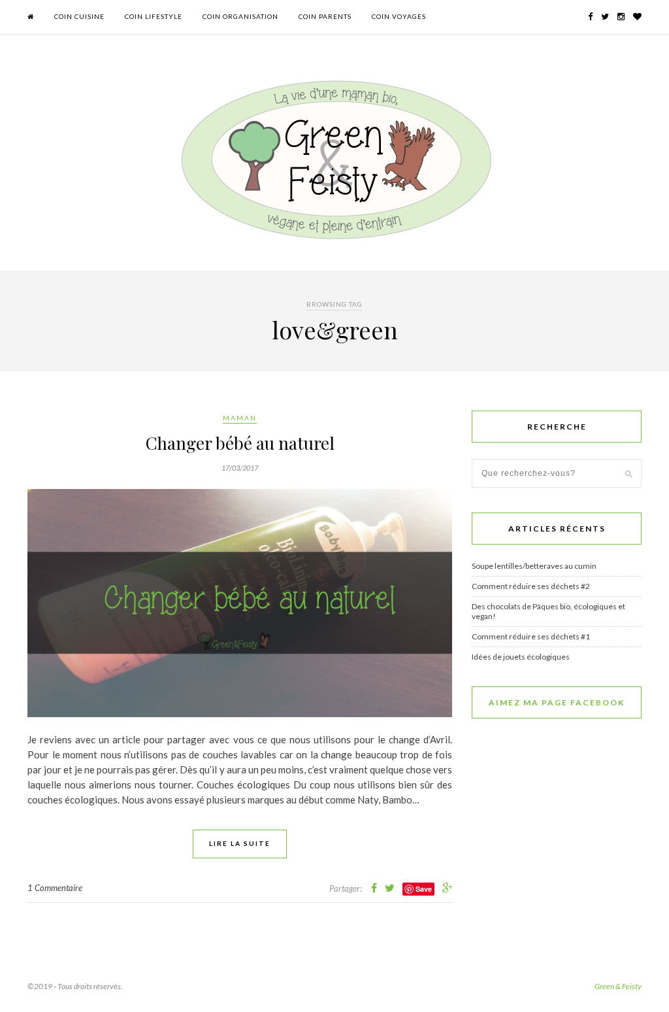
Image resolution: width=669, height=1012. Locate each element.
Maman (240, 418)
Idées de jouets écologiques (521, 657)
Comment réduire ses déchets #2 (531, 586)
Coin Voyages (399, 16)
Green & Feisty (618, 986)
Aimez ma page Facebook (557, 702)
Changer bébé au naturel (240, 442)
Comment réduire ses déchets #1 (531, 636)
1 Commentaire (54, 888)
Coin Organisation (240, 16)
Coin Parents (325, 16)
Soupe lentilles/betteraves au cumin (534, 566)
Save (424, 889)
